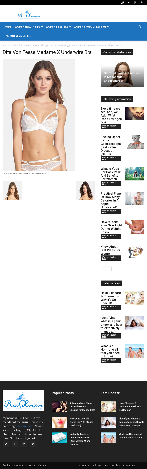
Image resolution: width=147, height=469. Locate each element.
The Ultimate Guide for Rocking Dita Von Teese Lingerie (43, 45)
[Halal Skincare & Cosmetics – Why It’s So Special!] (134, 298)
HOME (7, 26)
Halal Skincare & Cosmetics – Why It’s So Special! (111, 298)
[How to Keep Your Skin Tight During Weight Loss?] (134, 227)
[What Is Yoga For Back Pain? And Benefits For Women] (134, 173)
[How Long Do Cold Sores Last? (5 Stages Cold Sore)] (59, 422)
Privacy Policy (112, 465)
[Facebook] (129, 2)
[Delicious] (122, 2)
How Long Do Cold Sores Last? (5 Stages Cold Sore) (81, 422)
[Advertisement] (99, 14)
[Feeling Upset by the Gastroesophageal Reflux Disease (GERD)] (134, 142)
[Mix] (135, 2)
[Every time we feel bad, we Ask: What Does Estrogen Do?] (134, 113)
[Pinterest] (141, 2)
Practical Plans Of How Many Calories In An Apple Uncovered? (111, 200)
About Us (84, 465)
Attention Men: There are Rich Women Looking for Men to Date (82, 406)
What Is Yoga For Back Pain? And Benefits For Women (111, 174)
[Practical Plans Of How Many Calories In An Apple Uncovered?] (134, 198)
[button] (139, 27)
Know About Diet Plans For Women (110, 250)
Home (6, 45)
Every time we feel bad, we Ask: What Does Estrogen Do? (111, 115)
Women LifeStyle (57, 26)
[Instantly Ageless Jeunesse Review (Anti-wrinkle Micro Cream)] (59, 437)
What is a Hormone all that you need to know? (110, 351)
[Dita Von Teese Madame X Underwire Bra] (39, 170)
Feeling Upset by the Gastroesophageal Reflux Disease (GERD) (111, 145)
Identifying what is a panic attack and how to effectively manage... (111, 324)
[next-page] (109, 269)
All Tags (97, 465)
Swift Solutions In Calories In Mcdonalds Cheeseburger (122, 76)
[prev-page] (103, 269)
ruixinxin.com (25, 426)
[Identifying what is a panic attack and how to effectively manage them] (134, 323)
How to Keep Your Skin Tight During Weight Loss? (111, 227)
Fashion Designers (16, 36)
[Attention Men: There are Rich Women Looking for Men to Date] (59, 406)
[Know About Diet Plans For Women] (134, 252)
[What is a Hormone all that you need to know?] (134, 351)
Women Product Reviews (90, 26)
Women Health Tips (27, 26)
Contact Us (129, 465)
